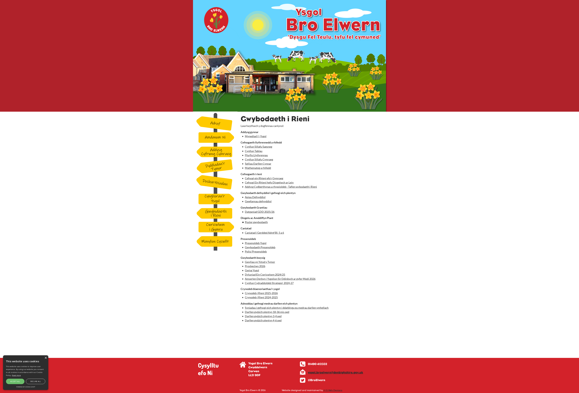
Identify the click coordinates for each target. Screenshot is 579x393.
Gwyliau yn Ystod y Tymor (260, 262)
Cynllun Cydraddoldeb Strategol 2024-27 (269, 283)
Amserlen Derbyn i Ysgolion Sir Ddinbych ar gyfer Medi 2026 (280, 278)
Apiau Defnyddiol (255, 197)
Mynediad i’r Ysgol (255, 136)
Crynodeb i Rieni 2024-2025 (261, 297)
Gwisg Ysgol (252, 270)
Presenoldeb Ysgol (255, 243)
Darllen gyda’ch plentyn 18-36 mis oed (267, 312)
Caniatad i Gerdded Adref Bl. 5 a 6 (264, 232)
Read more (16, 375)
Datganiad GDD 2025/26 (259, 211)
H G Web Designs (333, 390)
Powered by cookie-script (25, 387)
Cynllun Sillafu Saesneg (258, 146)
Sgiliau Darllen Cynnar (258, 163)
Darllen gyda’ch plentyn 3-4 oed (263, 316)
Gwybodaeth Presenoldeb (260, 247)
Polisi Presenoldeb (256, 251)
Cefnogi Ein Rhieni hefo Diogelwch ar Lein (269, 182)
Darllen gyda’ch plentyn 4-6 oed (263, 320)
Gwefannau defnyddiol (258, 201)
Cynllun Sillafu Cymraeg (259, 159)
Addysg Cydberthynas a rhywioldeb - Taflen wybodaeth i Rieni (281, 186)
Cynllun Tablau (253, 151)
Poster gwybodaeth (256, 222)
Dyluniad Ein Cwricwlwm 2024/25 (265, 274)
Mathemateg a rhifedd (258, 168)
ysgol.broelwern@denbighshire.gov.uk (335, 372)
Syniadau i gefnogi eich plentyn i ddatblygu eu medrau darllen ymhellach (287, 307)
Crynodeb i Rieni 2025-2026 (261, 293)
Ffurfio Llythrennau (256, 155)
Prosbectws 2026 (255, 266)
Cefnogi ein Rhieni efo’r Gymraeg (264, 178)
